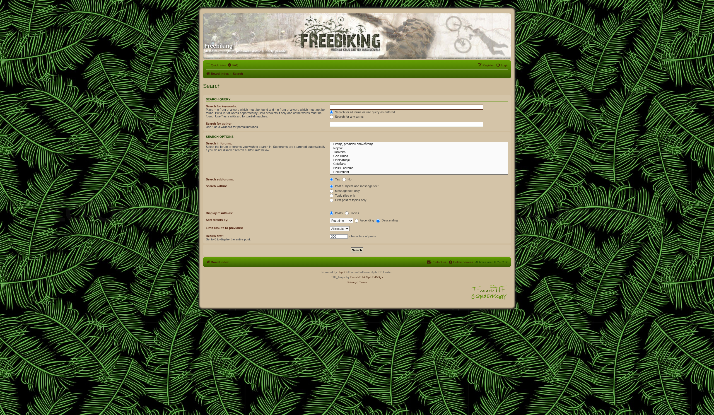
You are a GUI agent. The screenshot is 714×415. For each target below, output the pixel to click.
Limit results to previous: (224, 228)
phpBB (342, 272)
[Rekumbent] (419, 172)
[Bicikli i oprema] (419, 168)
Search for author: (219, 123)
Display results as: (219, 213)
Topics (354, 213)
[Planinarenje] (419, 160)
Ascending (366, 220)
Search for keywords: (221, 106)
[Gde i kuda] (419, 156)
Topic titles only (345, 195)
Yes (337, 179)
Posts (338, 213)
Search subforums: (220, 179)
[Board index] (258, 26)
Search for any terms (349, 116)
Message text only (347, 190)
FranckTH (356, 277)
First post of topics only (350, 200)
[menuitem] (232, 65)
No (349, 179)
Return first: (215, 236)
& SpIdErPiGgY (373, 277)
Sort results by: (217, 219)
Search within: (216, 186)
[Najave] (419, 148)
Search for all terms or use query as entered (364, 112)
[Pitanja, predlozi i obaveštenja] (419, 144)
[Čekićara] (419, 164)
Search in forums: (219, 143)
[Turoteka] (419, 152)
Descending (389, 220)
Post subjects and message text (356, 186)
